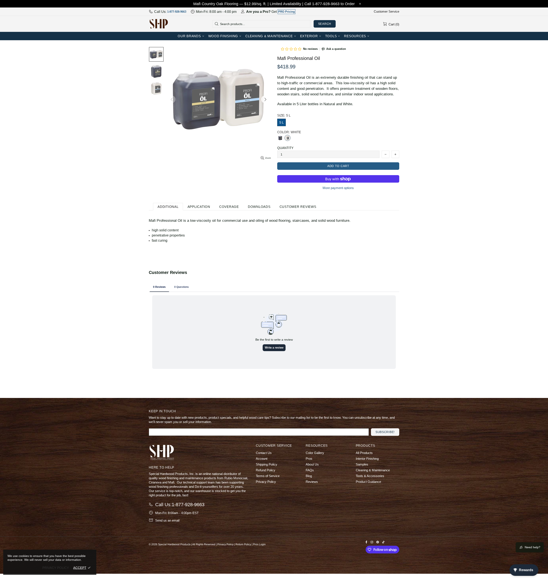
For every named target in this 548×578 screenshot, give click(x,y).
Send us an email (167, 520)
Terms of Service (268, 476)
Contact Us (264, 453)
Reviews (312, 481)
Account (261, 458)
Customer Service (386, 11)
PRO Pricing (286, 11)
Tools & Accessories (370, 476)
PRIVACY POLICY (55, 567)
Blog (309, 476)
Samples (362, 464)
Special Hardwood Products (158, 23)
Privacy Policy (266, 481)
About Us (312, 464)
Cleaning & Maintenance (373, 470)
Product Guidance (368, 481)
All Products (364, 453)
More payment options (338, 188)
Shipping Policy (266, 464)
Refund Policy (265, 470)
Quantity (285, 148)
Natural (280, 137)
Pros (309, 458)
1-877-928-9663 (176, 11)
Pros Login (259, 544)
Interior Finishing (367, 458)
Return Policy (243, 544)
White (287, 137)
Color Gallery (315, 453)
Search (324, 23)
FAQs (310, 470)
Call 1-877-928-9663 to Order (329, 4)
